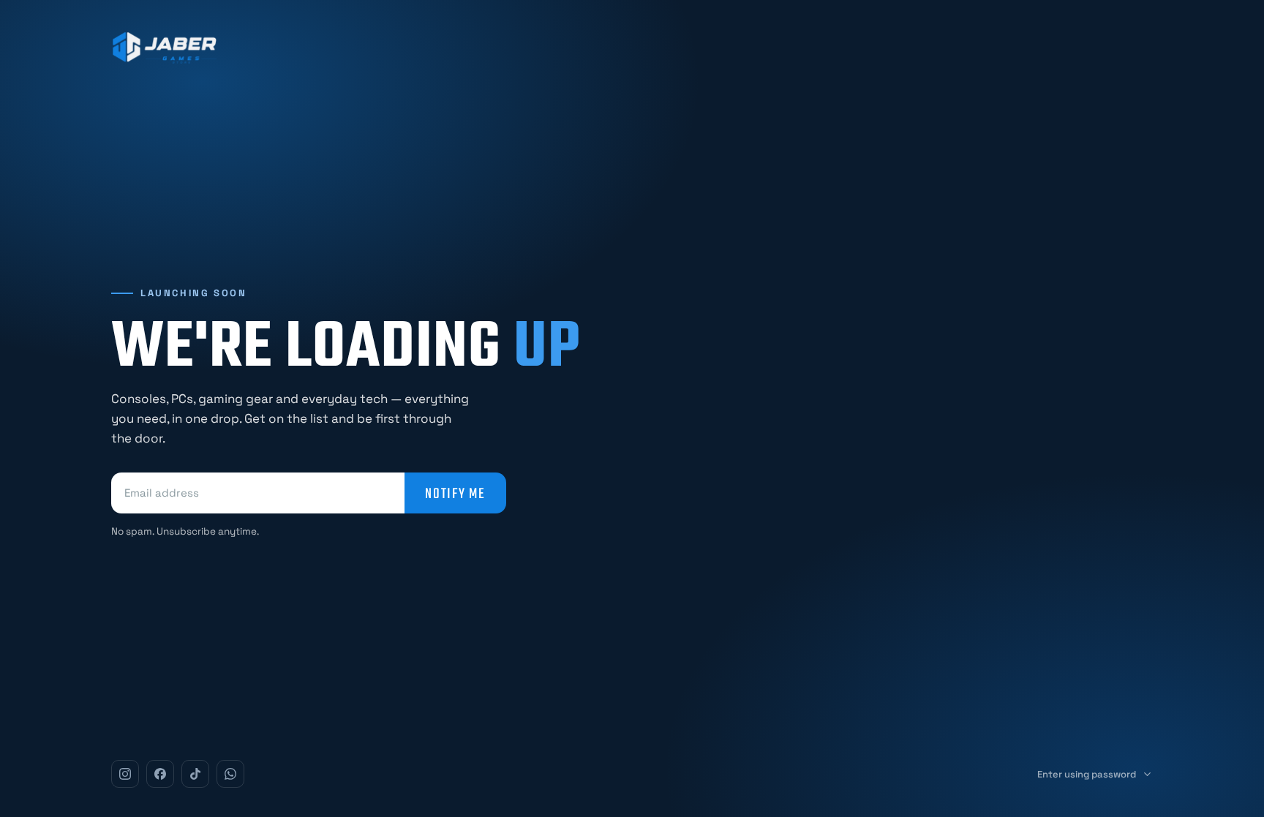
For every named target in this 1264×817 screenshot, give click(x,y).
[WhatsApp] (230, 774)
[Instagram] (125, 774)
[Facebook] (160, 774)
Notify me (455, 493)
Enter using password (1086, 774)
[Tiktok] (195, 774)
